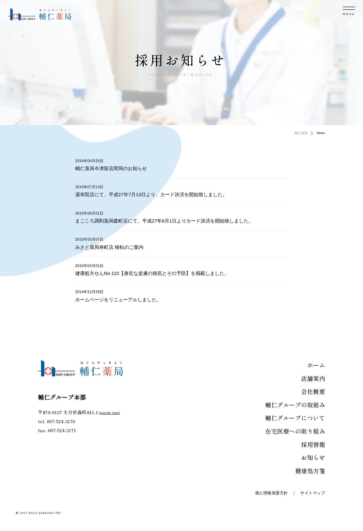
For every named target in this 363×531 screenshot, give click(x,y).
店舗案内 (313, 378)
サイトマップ (312, 493)
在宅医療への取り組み (295, 431)
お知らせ (313, 457)
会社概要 (313, 391)
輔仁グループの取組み (295, 404)
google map (109, 413)
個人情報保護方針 (271, 493)
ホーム (316, 365)
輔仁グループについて (295, 417)
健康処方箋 (310, 470)
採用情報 (313, 444)
